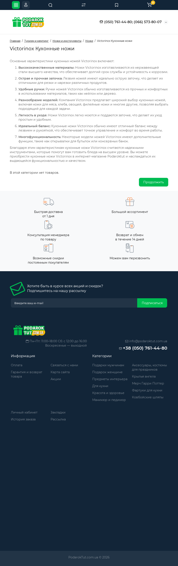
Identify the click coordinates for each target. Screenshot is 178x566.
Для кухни (100, 386)
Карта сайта (60, 372)
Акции (56, 379)
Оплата (16, 365)
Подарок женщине (107, 372)
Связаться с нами (64, 365)
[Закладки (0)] (116, 5)
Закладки (58, 412)
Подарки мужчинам (108, 365)
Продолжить (153, 182)
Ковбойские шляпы (147, 397)
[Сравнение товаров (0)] (83, 5)
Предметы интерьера (109, 379)
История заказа (23, 419)
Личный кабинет (24, 412)
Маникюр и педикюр (109, 400)
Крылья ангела (144, 376)
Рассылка (58, 419)
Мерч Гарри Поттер (148, 383)
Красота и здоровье (108, 393)
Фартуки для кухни (147, 390)
